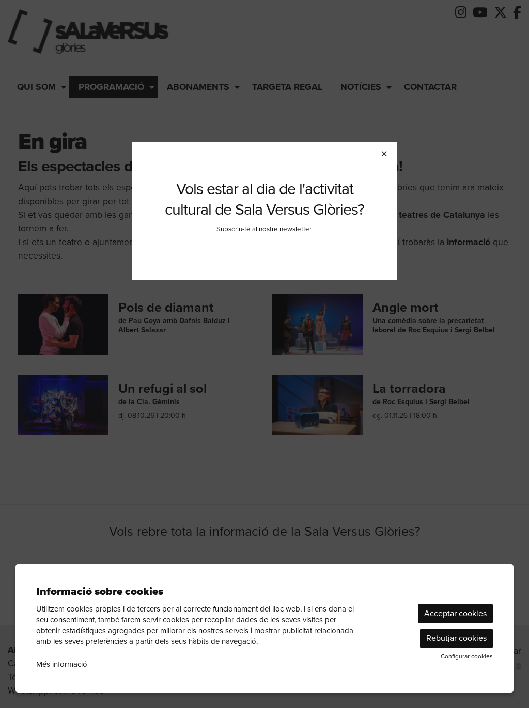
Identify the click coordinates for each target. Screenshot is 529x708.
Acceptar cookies (455, 613)
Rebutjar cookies (456, 638)
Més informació (61, 664)
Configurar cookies (467, 656)
